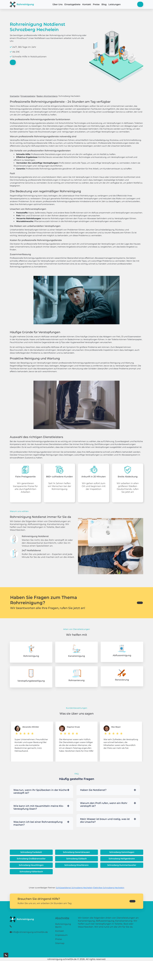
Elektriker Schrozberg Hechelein (108, 888)
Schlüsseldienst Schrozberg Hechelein (74, 888)
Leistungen (114, 4)
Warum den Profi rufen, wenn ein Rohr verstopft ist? (103, 804)
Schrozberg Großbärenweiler (31, 859)
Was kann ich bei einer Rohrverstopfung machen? (38, 823)
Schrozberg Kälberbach (31, 871)
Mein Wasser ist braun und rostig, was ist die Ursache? (105, 820)
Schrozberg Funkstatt (31, 852)
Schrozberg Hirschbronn (76, 865)
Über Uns (57, 4)
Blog (104, 4)
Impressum (61, 935)
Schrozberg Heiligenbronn (122, 859)
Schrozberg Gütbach (76, 859)
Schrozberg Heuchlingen (31, 865)
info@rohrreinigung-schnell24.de (30, 932)
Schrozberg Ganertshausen (76, 852)
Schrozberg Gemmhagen (121, 852)
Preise (96, 4)
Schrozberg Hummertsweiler (121, 865)
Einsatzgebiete (72, 4)
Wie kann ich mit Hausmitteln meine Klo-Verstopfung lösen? (38, 807)
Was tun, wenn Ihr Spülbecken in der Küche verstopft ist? (40, 791)
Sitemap (59, 943)
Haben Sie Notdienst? (93, 790)
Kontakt (86, 4)
